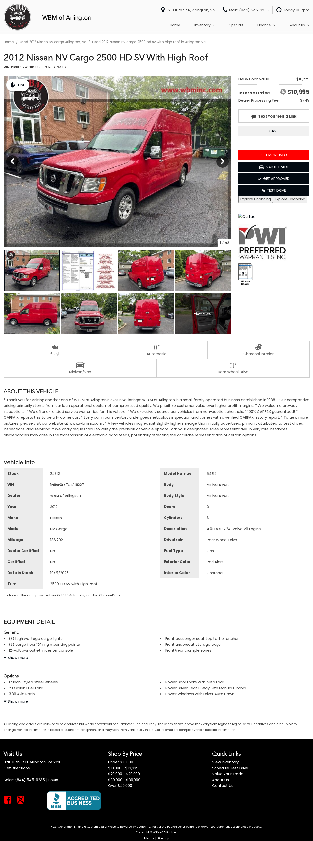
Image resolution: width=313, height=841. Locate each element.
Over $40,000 (120, 785)
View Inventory (225, 762)
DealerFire (143, 827)
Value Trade (277, 166)
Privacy (149, 838)
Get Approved (276, 178)
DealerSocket (176, 827)
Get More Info (274, 155)
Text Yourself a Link (277, 116)
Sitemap (163, 838)
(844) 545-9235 (30, 779)
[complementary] (298, 826)
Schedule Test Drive (230, 768)
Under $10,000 (120, 762)
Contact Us (222, 785)
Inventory (202, 25)
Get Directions (17, 768)
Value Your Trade (227, 773)
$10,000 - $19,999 (123, 768)
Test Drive (276, 190)
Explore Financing (255, 199)
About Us (297, 25)
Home (175, 25)
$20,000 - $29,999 (124, 773)
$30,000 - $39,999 (124, 779)
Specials (236, 25)
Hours (53, 779)
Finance (264, 25)
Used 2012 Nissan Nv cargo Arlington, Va (53, 41)
